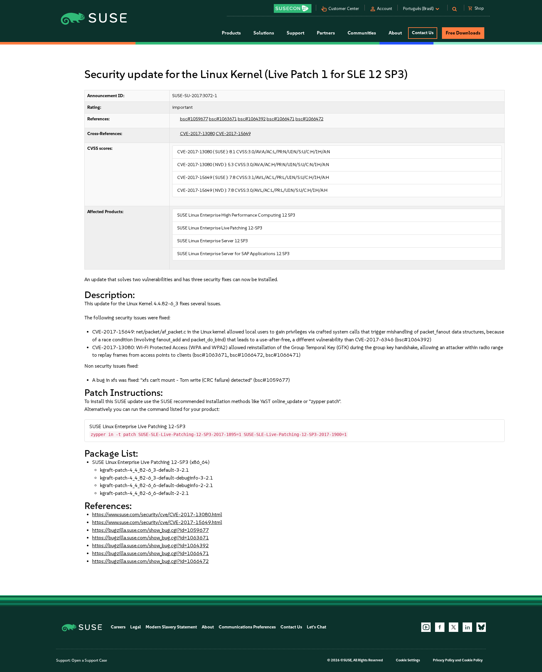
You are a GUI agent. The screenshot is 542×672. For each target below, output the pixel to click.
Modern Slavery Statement (171, 627)
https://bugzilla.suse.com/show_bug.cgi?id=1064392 (150, 546)
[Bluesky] (481, 627)
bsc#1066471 (281, 119)
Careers (118, 627)
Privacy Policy (443, 660)
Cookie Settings (408, 660)
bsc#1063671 (223, 119)
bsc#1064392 (252, 119)
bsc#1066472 (309, 119)
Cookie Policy (472, 660)
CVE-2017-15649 (233, 133)
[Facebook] (439, 627)
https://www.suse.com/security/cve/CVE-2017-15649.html (157, 522)
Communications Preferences (247, 627)
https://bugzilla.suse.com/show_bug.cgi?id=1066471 (150, 553)
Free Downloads (463, 33)
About (208, 627)
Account (384, 8)
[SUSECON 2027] (292, 8)
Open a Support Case (89, 660)
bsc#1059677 (194, 119)
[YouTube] (426, 627)
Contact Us (422, 32)
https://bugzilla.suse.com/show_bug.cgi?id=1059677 (150, 530)
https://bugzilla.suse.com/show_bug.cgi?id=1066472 (150, 561)
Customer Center (343, 8)
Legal (135, 627)
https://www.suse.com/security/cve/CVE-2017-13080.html (157, 514)
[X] (453, 627)
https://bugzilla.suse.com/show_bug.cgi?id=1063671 (150, 538)
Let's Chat (316, 627)
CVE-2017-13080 (197, 133)
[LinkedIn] (467, 627)
